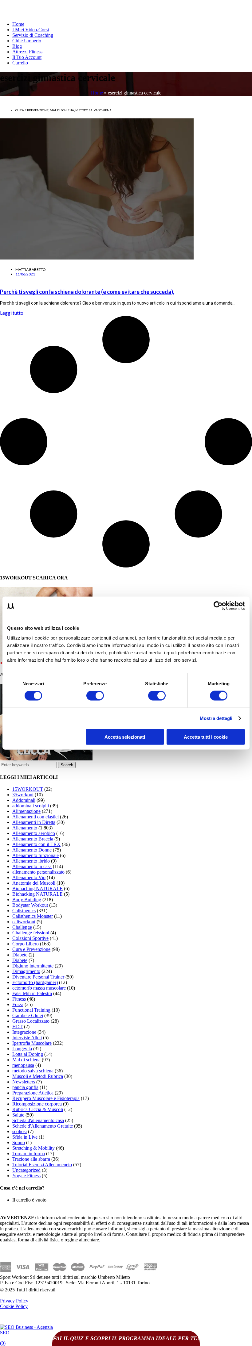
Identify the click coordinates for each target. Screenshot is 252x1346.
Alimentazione (26, 811)
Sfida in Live (24, 1137)
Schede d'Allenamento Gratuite (42, 1126)
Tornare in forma (28, 1153)
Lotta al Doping (27, 1054)
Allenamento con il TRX (36, 844)
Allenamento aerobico (33, 833)
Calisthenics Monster (32, 916)
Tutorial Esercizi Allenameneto (42, 1164)
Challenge (22, 927)
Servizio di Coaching (32, 35)
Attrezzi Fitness (27, 51)
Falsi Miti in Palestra (32, 993)
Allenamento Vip (28, 877)
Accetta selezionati (124, 736)
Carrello (20, 62)
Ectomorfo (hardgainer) (35, 982)
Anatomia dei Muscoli (33, 883)
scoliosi (19, 1131)
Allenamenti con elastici (35, 816)
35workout (22, 794)
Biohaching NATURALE (37, 888)
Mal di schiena (62, 110)
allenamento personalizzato (38, 872)
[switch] (95, 696)
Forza (17, 1004)
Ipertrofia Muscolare (32, 1043)
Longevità (22, 1048)
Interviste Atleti (27, 1037)
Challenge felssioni (30, 932)
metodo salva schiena (93, 110)
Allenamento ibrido (31, 860)
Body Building (26, 899)
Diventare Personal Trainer (38, 976)
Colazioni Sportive (30, 938)
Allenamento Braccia (32, 838)
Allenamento (24, 827)
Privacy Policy (14, 1300)
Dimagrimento (26, 971)
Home (18, 24)
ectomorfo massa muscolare (39, 987)
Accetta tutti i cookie (206, 736)
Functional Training (31, 1010)
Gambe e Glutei (27, 1015)
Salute (18, 1114)
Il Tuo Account (26, 57)
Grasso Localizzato (30, 1021)
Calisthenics (24, 910)
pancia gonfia (25, 1087)
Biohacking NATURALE (37, 894)
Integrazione (24, 1032)
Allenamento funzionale (35, 855)
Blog (17, 46)
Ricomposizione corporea (37, 1103)
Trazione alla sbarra (31, 1159)
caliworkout (23, 921)
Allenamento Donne (32, 849)
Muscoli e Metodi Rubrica (37, 1076)
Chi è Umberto (26, 40)
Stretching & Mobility (33, 1148)
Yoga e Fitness (26, 1175)
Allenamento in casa (32, 866)
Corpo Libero (25, 943)
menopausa (23, 1065)
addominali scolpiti (30, 805)
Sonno (18, 1142)
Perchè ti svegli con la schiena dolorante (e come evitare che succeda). (87, 291)
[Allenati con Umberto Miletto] (46, 758)
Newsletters (23, 1081)
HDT (17, 1026)
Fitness (19, 999)
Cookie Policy (14, 1306)
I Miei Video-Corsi (30, 29)
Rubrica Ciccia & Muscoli (37, 1109)
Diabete (19, 954)
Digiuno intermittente (32, 965)
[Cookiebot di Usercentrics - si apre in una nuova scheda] (218, 605)
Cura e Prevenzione (32, 110)
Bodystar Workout (30, 905)
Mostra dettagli (216, 718)
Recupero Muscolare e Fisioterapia (46, 1098)
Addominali (23, 800)
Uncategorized (26, 1170)
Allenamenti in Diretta (33, 822)
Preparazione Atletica (32, 1092)
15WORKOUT (27, 789)
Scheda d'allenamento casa (38, 1120)
